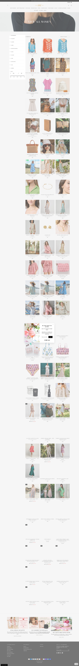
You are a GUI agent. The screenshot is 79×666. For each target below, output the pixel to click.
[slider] (10, 75)
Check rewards (4, 665)
